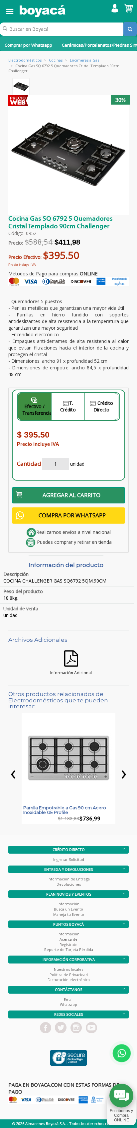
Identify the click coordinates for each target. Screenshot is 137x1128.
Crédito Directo (103, 406)
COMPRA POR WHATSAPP (72, 515)
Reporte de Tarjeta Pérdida (68, 949)
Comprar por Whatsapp (28, 45)
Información (68, 903)
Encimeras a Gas (84, 60)
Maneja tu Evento (68, 914)
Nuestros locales (68, 969)
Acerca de (68, 939)
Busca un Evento (68, 909)
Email (68, 999)
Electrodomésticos (25, 60)
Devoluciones (69, 884)
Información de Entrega (69, 878)
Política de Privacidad (69, 974)
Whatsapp (68, 1004)
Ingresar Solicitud (68, 859)
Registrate (68, 944)
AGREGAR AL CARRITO (71, 495)
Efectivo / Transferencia (36, 409)
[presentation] (13, 772)
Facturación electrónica (69, 979)
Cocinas (56, 60)
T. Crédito (68, 406)
